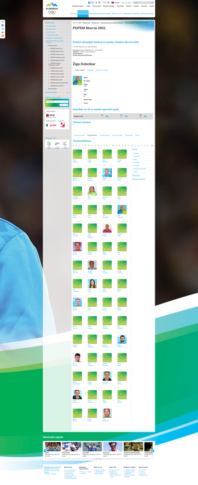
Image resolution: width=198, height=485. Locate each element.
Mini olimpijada (99, 473)
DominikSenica (105, 383)
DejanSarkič (90, 383)
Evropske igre (51, 29)
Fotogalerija (129, 135)
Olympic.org (104, 2)
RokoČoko (119, 198)
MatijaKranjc (75, 309)
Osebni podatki (80, 70)
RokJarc (118, 253)
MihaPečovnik (120, 327)
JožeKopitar (105, 290)
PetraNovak (75, 327)
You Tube (142, 473)
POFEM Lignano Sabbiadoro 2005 (54, 64)
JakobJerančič (75, 272)
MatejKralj (119, 290)
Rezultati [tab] (136, 176)
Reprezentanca (92, 135)
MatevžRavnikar (105, 364)
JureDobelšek (106, 216)
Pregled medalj (104, 135)
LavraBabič (89, 161)
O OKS (88, 6)
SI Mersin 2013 (70, 475)
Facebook (143, 470)
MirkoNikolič (119, 309)
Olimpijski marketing (131, 13)
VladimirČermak (75, 198)
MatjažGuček (90, 253)
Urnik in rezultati (117, 135)
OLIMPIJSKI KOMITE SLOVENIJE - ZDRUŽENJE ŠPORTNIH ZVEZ (52, 9)
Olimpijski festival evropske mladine (55, 41)
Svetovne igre (51, 32)
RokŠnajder (119, 401)
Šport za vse (117, 13)
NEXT (152, 451)
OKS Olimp (120, 6)
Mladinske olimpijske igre (55, 38)
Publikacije (128, 473)
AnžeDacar (89, 216)
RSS (2, 35)
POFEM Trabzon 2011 (57, 54)
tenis (135, 172)
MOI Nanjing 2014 (71, 476)
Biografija (90, 70)
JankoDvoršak (75, 235)
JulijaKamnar (105, 272)
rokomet (136, 165)
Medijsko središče (108, 6)
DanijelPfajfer (75, 346)
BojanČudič (74, 216)
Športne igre (83, 13)
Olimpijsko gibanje (78, 6)
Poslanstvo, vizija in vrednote (86, 472)
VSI (152, 145)
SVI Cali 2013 (69, 473)
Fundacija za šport (96, 2)
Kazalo (152, 6)
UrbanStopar (105, 401)
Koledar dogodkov (100, 470)
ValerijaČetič (105, 198)
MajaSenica (119, 383)
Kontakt (127, 476)
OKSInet (128, 6)
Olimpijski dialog (129, 471)
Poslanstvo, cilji (114, 470)
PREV (45, 451)
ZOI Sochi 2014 (70, 471)
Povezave (144, 6)
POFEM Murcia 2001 (56, 71)
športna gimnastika (140, 169)
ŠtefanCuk (105, 179)
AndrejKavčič (119, 272)
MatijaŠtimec (75, 420)
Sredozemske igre (52, 35)
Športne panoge (51, 92)
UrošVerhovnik (106, 420)
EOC (108, 2)
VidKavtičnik (75, 290)
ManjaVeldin (90, 420)
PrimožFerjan (105, 235)
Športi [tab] (134, 149)
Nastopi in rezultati (102, 70)
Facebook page (89, 2)
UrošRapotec (90, 364)
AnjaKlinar (89, 290)
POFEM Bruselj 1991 (56, 86)
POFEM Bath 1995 (56, 80)
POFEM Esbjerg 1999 (57, 74)
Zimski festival (52, 89)
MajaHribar (104, 253)
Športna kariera (147, 13)
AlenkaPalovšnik (106, 327)
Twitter (92, 2)
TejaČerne (90, 198)
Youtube (2, 32)
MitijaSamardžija (76, 383)
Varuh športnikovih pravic (115, 475)
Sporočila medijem (130, 470)
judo (135, 159)
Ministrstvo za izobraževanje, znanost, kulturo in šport (99, 2)
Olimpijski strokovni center (100, 13)
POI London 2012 (70, 470)
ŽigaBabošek (105, 161)
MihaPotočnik (120, 346)
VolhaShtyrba (75, 401)
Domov (74, 13)
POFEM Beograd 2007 (57, 60)
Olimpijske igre (51, 26)
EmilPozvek (75, 364)
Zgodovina (113, 471)
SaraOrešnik (90, 327)
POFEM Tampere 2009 (57, 57)
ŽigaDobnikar (120, 216)
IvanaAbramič (75, 161)
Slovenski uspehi (79, 135)
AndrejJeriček (90, 272)
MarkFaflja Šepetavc (91, 235)
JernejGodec (75, 253)
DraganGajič (119, 235)
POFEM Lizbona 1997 (57, 77)
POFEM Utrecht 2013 (57, 51)
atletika (136, 153)
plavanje (137, 162)
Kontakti (136, 6)
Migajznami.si (144, 475)
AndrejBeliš (119, 161)
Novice (137, 135)
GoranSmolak (90, 401)
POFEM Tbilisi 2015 (56, 48)
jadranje (136, 156)
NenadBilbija (75, 179)
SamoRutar (119, 364)
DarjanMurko (105, 309)
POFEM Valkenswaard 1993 (59, 83)
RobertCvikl (119, 179)
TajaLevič (89, 309)
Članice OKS (97, 6)
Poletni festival (52, 45)
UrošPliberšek (91, 346)
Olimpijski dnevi (99, 471)
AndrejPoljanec (105, 346)
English (117, 2)
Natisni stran (129, 2)
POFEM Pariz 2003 (56, 68)
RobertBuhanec (90, 179)
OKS (79, 23)
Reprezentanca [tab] (138, 179)
